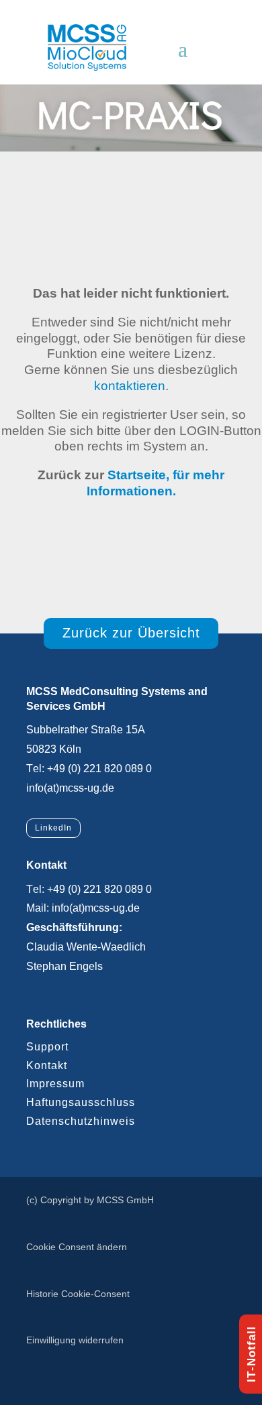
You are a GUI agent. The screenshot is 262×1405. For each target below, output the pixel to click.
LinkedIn (53, 828)
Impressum (55, 1083)
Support (47, 1046)
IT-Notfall (251, 1354)
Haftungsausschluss (80, 1102)
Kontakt (46, 1065)
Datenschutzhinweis (80, 1121)
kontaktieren (129, 386)
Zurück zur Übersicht (131, 632)
